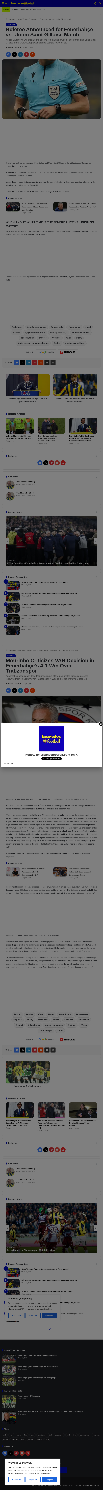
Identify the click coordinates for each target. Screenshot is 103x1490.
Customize (16, 1480)
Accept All (49, 1480)
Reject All (33, 1480)
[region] (32, 1472)
